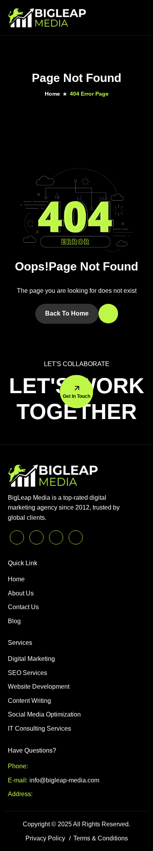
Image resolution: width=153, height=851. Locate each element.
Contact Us (23, 607)
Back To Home (67, 313)
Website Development (38, 686)
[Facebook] (17, 537)
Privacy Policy (45, 838)
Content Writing (29, 700)
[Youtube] (76, 537)
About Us (21, 593)
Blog (14, 621)
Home (16, 579)
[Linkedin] (56, 537)
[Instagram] (36, 537)
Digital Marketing (31, 658)
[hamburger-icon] (137, 17)
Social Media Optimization (44, 714)
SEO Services (27, 673)
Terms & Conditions (100, 838)
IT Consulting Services (39, 728)
